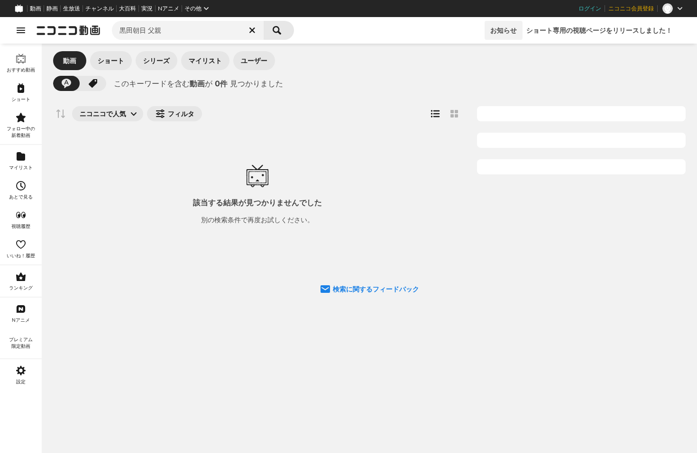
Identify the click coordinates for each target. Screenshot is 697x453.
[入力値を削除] (252, 30)
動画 (35, 8)
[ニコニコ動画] (68, 30)
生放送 (71, 8)
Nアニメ (168, 8)
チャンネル (99, 8)
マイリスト (205, 60)
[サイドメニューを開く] (20, 30)
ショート (111, 60)
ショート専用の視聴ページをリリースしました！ (599, 30)
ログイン (589, 8)
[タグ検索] (93, 83)
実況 (147, 8)
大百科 (127, 8)
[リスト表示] (435, 113)
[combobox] (188, 30)
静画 (52, 8)
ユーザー (254, 60)
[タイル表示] (454, 113)
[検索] (279, 30)
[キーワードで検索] (66, 83)
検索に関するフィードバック (376, 289)
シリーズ (156, 60)
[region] (21, 248)
